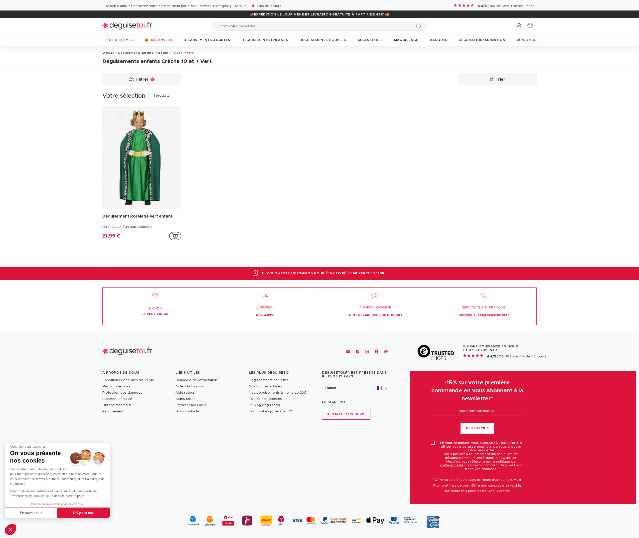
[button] (10, 530)
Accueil (108, 52)
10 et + (177, 52)
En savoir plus (31, 513)
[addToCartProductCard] (175, 236)
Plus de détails (269, 6)
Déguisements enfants (136, 52)
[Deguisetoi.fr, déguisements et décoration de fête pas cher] (127, 26)
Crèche (163, 52)
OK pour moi (83, 513)
